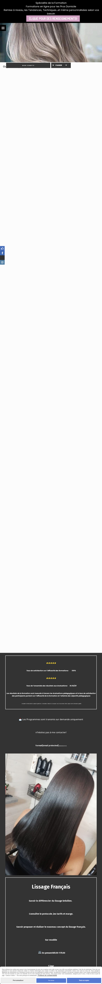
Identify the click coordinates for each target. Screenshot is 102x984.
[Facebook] (2, 248)
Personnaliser (18, 980)
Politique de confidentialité (47, 975)
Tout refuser (51, 980)
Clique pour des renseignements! (53, 18)
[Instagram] (2, 262)
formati (39, 745)
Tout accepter (84, 980)
